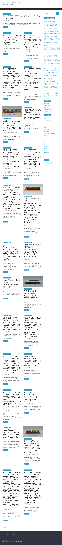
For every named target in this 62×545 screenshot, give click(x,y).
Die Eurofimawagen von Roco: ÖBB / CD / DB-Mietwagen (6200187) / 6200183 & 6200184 (12, 126)
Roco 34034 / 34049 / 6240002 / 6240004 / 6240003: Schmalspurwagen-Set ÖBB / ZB (32, 114)
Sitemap (9, 534)
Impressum (4, 534)
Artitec (45, 122)
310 (13, 438)
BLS (33, 300)
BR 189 (34, 224)
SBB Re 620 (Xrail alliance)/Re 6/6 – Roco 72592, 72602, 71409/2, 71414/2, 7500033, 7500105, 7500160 (32, 447)
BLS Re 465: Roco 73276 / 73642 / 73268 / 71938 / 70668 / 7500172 (31, 294)
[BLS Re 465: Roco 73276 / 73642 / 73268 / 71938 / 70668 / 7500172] (33, 276)
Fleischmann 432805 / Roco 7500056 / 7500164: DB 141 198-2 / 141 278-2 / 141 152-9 (32, 361)
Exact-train (46, 129)
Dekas (45, 127)
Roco (45, 150)
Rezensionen (24, 9)
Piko (45, 144)
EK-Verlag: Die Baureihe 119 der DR (51, 70)
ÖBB (16, 132)
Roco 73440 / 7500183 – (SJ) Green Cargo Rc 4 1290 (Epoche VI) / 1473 (32, 397)
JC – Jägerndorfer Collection (49, 133)
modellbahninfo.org (11, 2)
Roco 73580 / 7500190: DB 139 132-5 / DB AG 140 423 (21, 17)
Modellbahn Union (48, 140)
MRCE (25, 225)
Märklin (45, 139)
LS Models (46, 137)
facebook (13, 534)
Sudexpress (46, 152)
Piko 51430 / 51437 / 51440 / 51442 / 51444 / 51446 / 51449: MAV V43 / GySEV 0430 (51, 44)
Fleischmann (46, 131)
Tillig (45, 154)
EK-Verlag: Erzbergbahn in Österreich (52, 68)
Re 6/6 (34, 454)
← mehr (4, 527)
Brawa (45, 124)
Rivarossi (46, 146)
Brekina (45, 125)
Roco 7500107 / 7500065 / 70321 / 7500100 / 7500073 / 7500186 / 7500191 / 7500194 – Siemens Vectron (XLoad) (32, 42)
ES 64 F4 (37, 224)
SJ (33, 403)
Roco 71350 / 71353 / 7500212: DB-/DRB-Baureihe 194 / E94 (11, 283)
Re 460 (36, 300)
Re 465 (39, 300)
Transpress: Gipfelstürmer (49, 21)
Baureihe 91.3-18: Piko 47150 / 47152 (51, 66)
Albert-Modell (47, 120)
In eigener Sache (47, 111)
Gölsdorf (15, 438)
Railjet (13, 210)
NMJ (45, 142)
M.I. (9, 20)
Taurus (16, 210)
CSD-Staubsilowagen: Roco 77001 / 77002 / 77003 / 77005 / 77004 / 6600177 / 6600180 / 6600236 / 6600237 (11, 251)
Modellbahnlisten (7, 9)
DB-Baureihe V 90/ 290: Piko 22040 (51, 36)
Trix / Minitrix (47, 156)
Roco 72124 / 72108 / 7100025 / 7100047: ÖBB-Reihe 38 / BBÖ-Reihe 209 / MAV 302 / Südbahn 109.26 (32, 251)
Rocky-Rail (46, 148)
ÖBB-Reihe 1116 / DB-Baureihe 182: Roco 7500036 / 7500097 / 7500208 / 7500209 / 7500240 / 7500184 (11, 323)
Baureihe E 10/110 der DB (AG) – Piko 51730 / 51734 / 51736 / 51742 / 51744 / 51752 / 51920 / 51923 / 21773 (52, 39)
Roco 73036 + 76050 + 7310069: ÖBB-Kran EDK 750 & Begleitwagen (12, 39)
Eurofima (13, 132)
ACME (45, 118)
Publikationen (17, 9)
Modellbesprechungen (35, 9)
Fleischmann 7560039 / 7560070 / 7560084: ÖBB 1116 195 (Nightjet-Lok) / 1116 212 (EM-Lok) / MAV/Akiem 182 (52, 30)
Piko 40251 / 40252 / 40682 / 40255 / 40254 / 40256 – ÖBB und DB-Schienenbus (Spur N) (51, 77)
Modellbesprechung (6, 13)
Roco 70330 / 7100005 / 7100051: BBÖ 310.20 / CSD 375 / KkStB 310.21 (11, 433)
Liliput (45, 135)
